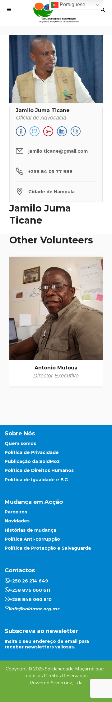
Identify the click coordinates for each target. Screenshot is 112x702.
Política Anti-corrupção (32, 539)
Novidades (17, 521)
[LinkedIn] (62, 131)
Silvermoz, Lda (66, 683)
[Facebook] (21, 131)
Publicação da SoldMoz (32, 461)
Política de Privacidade (32, 452)
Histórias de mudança (30, 530)
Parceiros (16, 512)
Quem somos (20, 443)
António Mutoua (56, 368)
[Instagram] (76, 131)
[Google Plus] (48, 131)
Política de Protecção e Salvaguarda (48, 548)
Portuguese (71, 4)
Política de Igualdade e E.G (36, 479)
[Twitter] (35, 131)
